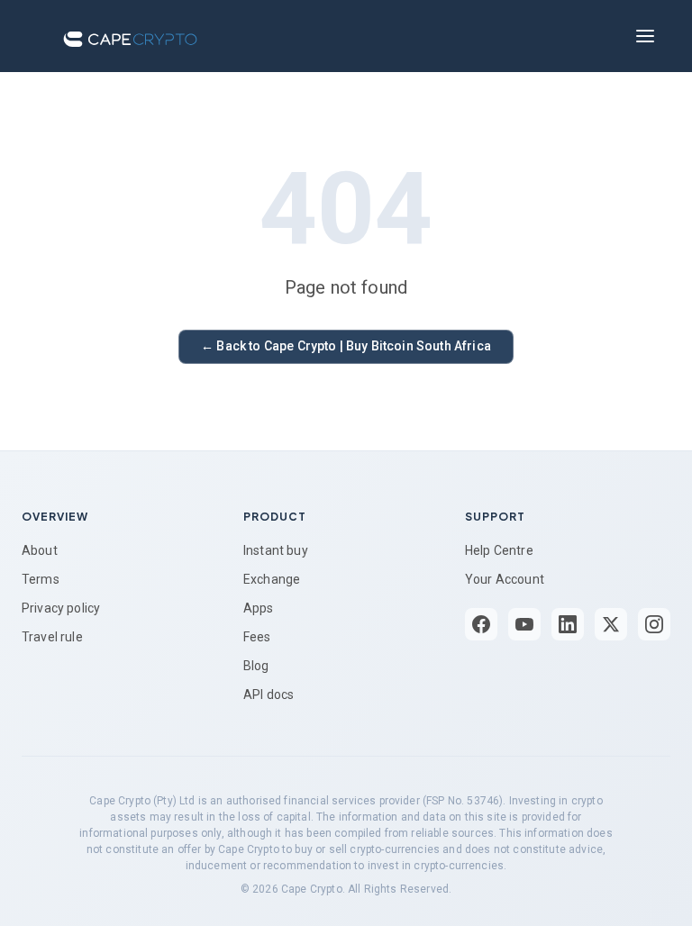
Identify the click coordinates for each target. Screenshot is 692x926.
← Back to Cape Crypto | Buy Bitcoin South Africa (346, 346)
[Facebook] (481, 624)
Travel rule (52, 637)
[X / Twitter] (611, 624)
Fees (257, 637)
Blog (256, 665)
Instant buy (275, 550)
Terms (40, 579)
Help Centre (499, 550)
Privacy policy (61, 608)
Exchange (271, 579)
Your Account (504, 579)
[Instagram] (654, 624)
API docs (268, 694)
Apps (258, 608)
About (40, 550)
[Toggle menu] (645, 36)
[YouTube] (524, 624)
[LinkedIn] (567, 624)
